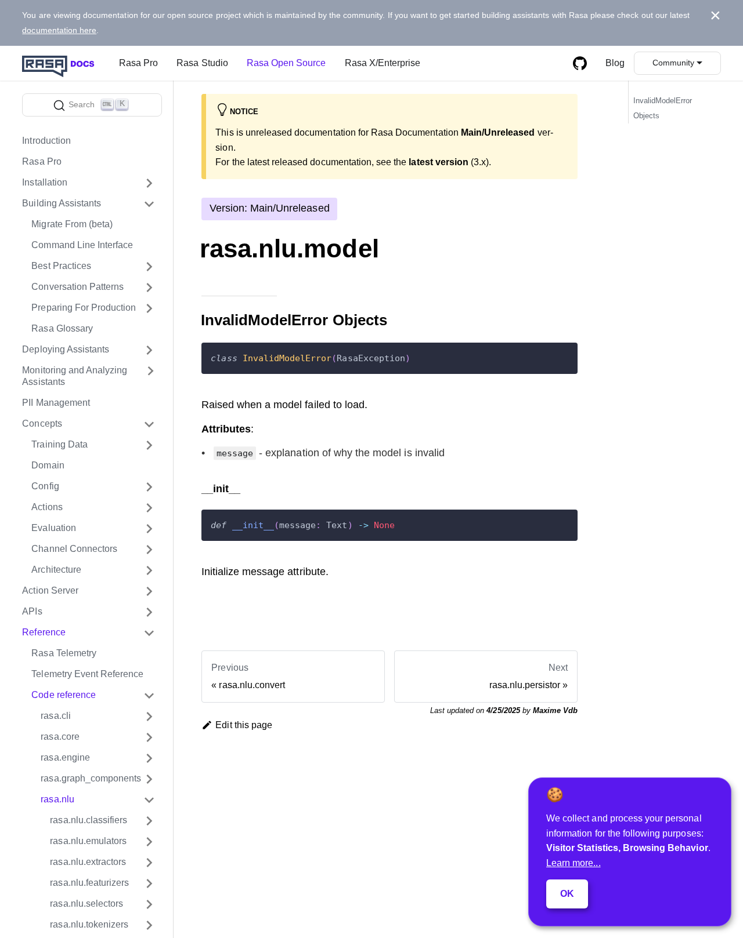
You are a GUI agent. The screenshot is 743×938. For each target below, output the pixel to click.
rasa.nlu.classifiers (88, 821)
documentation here (59, 30)
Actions (46, 507)
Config (45, 487)
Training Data (59, 445)
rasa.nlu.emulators (88, 841)
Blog (615, 63)
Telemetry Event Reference (87, 674)
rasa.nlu (57, 800)
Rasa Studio (202, 63)
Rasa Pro (138, 63)
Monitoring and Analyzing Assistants (74, 376)
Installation (44, 183)
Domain (47, 466)
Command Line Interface (82, 245)
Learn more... (573, 863)
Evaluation (53, 528)
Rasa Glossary (62, 329)
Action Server (50, 591)
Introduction (46, 141)
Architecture (56, 570)
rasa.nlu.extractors (88, 862)
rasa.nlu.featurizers (89, 883)
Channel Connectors (74, 549)
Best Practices (61, 266)
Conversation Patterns (77, 287)
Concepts (42, 424)
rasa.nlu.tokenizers (89, 925)
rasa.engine (65, 758)
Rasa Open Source (286, 63)
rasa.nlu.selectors (86, 904)
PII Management (56, 403)
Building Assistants (61, 204)
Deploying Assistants (65, 350)
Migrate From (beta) (72, 225)
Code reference (63, 695)
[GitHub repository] (580, 63)
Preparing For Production (83, 308)
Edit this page (243, 725)
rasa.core (60, 737)
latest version (438, 162)
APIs (32, 612)
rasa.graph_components (91, 779)
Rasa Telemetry (63, 654)
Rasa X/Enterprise (383, 63)
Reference (43, 633)
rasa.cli (55, 716)
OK (567, 894)
